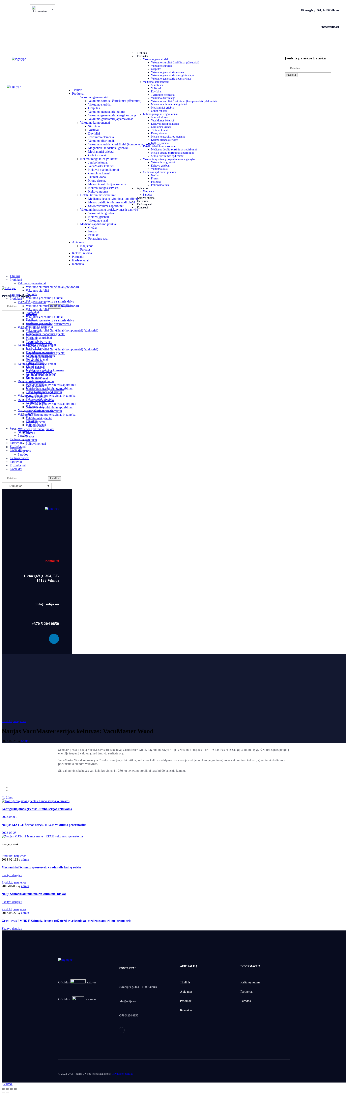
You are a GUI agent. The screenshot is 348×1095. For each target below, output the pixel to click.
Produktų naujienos (14, 721)
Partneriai (246, 991)
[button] (311, 44)
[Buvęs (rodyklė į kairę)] (3, 1092)
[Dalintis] (7, 1089)
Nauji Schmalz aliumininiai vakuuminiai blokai (34, 894)
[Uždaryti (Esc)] (3, 1089)
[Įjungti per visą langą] (11, 1089)
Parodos (245, 1001)
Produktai (186, 1001)
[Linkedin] (54, 639)
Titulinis (185, 982)
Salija (24, 741)
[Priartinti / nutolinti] (15, 1089)
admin (25, 859)
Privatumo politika (122, 1073)
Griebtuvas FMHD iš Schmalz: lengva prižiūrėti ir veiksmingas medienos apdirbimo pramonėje (66, 920)
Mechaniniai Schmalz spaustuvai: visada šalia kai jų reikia (41, 867)
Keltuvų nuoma (250, 982)
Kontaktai (186, 1010)
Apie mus (186, 991)
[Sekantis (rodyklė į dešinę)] (7, 1092)
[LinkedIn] (14, 18)
